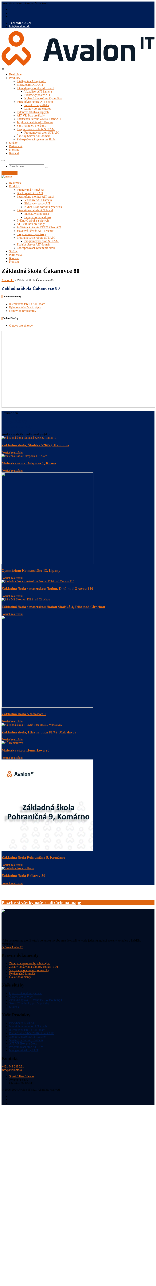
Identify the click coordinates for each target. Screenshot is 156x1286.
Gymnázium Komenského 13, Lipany (31, 571)
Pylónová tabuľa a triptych (33, 112)
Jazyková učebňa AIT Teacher (35, 122)
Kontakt (14, 153)
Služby (13, 142)
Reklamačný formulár (22, 973)
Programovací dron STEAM (41, 132)
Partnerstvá (15, 146)
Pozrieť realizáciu (12, 452)
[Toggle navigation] (3, 69)
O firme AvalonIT (12, 947)
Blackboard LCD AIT (30, 84)
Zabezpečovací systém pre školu (36, 139)
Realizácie (15, 74)
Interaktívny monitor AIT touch (35, 88)
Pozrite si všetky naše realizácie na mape (41, 902)
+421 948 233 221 (20, 23)
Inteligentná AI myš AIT (31, 81)
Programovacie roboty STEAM (36, 129)
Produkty (14, 77)
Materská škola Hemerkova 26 (25, 750)
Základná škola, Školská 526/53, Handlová (35, 445)
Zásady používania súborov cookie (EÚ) (33, 966)
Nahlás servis (10, 173)
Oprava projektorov (21, 325)
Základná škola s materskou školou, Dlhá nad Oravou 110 (47, 589)
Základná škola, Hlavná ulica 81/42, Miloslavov (39, 732)
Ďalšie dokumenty (20, 977)
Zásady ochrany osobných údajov (29, 963)
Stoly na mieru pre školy (31, 125)
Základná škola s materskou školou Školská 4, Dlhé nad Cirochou (53, 607)
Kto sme (14, 149)
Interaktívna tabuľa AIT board (35, 101)
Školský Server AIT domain (33, 136)
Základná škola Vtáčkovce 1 (24, 714)
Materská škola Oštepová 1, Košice (29, 463)
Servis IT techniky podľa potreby (29, 1003)
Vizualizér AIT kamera (38, 91)
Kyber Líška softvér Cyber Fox (43, 98)
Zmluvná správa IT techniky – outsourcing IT (36, 1000)
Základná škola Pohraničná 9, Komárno (33, 857)
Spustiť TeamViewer (21, 1076)
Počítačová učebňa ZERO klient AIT (39, 118)
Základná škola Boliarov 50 (23, 876)
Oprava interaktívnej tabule (25, 993)
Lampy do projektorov (37, 108)
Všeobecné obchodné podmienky (29, 970)
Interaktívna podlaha (36, 105)
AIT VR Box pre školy (31, 115)
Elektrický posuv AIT (37, 95)
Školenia (14, 1006)
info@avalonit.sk (19, 26)
